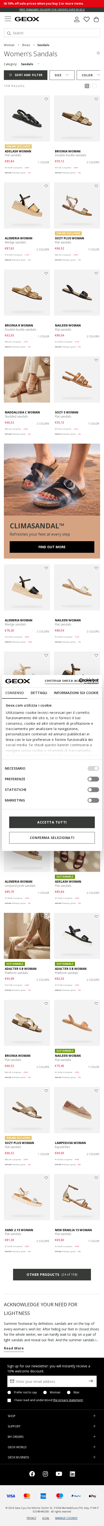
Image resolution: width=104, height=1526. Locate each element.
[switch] (93, 779)
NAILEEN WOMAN (68, 325)
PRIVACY (31, 1518)
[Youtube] (59, 1474)
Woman (55, 1392)
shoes (26, 45)
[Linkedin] (72, 1474)
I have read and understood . (48, 1400)
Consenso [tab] (14, 692)
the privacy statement (68, 1400)
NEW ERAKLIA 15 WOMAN (73, 1230)
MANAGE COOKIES (66, 1518)
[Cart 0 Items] (96, 21)
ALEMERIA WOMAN (18, 238)
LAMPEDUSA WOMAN (70, 1143)
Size (58, 75)
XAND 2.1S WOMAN (19, 1230)
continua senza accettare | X (71, 680)
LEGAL (45, 1518)
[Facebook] (32, 1474)
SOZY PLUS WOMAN (69, 238)
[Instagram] (45, 1474)
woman (9, 45)
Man (76, 1392)
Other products (52, 1274)
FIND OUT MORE (52, 547)
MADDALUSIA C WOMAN (22, 412)
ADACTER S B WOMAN (21, 969)
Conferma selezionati (52, 837)
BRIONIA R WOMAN (19, 325)
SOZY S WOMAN (66, 412)
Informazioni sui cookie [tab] (76, 692)
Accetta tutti (52, 822)
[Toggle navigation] (8, 19)
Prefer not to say (25, 1392)
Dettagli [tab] (39, 692)
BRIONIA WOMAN (68, 151)
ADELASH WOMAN (18, 151)
